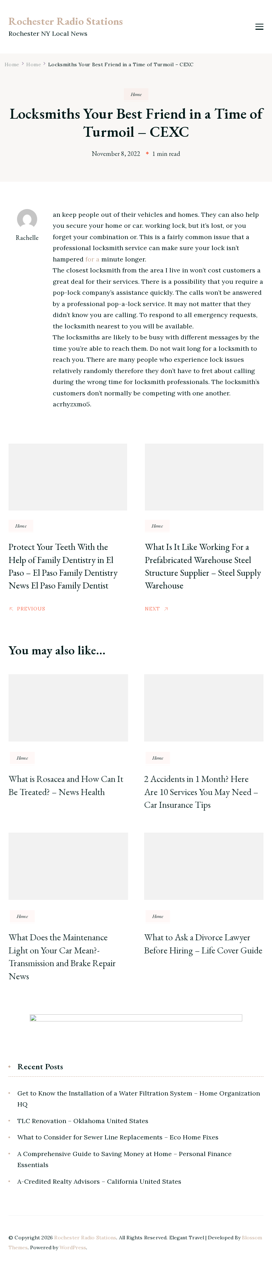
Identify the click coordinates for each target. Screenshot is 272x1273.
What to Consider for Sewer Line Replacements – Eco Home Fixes (118, 1137)
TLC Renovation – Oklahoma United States (82, 1121)
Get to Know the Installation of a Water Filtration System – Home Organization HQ (138, 1099)
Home (136, 94)
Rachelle (27, 237)
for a (92, 259)
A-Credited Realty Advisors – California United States (99, 1181)
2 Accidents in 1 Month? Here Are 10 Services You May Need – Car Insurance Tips (201, 792)
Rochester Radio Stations (65, 21)
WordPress (73, 1247)
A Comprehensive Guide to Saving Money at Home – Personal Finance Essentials (124, 1159)
